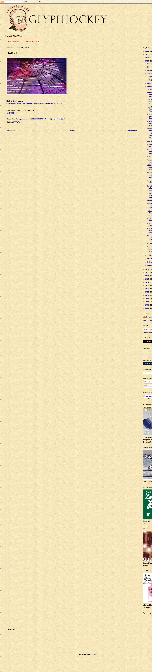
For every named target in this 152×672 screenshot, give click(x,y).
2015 (147, 279)
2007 (147, 305)
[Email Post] (51, 119)
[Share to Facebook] (62, 119)
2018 (147, 269)
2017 (147, 273)
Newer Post (11, 130)
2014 (147, 282)
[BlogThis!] (57, 119)
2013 (147, 285)
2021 (147, 54)
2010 (147, 295)
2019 (147, 61)
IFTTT (11, 113)
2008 (147, 302)
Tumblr (21, 122)
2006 (147, 308)
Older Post (132, 130)
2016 (147, 276)
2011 (147, 292)
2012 (147, 289)
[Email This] (55, 119)
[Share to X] (60, 119)
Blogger (92, 654)
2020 (147, 58)
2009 (147, 298)
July (149, 80)
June (149, 83)
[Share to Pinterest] (64, 119)
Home (72, 130)
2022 (147, 51)
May (149, 86)
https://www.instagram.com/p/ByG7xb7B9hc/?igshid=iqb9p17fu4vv (34, 103)
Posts (148, 382)
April (149, 255)
